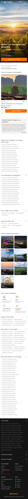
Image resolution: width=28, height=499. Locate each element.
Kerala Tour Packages (18, 333)
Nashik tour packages (8, 127)
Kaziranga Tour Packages (7, 343)
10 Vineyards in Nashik (6, 325)
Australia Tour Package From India (9, 389)
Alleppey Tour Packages (6, 449)
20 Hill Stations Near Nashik (7, 321)
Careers (2, 468)
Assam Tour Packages (16, 434)
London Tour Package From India (8, 385)
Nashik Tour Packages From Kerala (9, 152)
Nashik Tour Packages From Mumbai (9, 154)
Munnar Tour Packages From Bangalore (10, 185)
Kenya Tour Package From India (8, 376)
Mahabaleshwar (18, 273)
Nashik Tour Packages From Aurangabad (10, 167)
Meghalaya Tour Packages (7, 335)
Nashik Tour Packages (5, 67)
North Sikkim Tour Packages (7, 339)
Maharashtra (10, 65)
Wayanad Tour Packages (7, 346)
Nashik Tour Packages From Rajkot (9, 165)
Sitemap (2, 485)
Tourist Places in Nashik (13, 223)
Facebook (19, 479)
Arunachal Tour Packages (20, 339)
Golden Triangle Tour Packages (8, 345)
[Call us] (3, 111)
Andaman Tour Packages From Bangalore (10, 179)
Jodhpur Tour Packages (19, 348)
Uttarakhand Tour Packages (19, 337)
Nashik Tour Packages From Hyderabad (10, 146)
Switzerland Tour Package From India (9, 361)
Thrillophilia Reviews (5, 469)
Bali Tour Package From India (8, 380)
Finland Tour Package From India (8, 393)
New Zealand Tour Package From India (10, 374)
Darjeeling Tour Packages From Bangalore (10, 193)
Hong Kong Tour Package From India (9, 408)
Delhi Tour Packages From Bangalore (9, 191)
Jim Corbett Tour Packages (6, 447)
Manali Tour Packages (5, 438)
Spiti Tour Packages (15, 423)
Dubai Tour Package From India (8, 383)
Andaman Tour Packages (7, 331)
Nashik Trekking (5, 214)
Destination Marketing (5, 488)
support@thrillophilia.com (8, 479)
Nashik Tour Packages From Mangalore (10, 161)
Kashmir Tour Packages (7, 337)
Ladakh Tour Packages (5, 423)
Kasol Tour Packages (6, 350)
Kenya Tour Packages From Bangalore (10, 189)
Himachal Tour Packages (19, 341)
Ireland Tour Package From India (8, 412)
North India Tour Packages (19, 346)
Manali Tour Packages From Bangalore (10, 202)
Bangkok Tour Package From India (9, 399)
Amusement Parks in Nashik (18, 325)
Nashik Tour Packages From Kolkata (9, 144)
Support (2, 481)
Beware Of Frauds (6, 473)
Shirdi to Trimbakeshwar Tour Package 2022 (12, 103)
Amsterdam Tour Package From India (9, 403)
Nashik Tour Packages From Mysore (9, 157)
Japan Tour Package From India (8, 378)
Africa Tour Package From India (8, 362)
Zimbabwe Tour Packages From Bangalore (11, 204)
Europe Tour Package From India (8, 370)
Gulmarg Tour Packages (17, 350)
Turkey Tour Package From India (8, 395)
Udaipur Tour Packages (19, 441)
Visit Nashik (4, 227)
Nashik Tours (4, 223)
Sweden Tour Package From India (9, 404)
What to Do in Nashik (6, 225)
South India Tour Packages (7, 348)
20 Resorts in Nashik (18, 319)
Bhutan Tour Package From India (8, 372)
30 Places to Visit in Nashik (7, 319)
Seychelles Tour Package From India (9, 401)
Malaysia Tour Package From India (9, 382)
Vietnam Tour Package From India (9, 364)
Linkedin (18, 485)
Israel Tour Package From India (8, 410)
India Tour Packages (18, 343)
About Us (3, 466)
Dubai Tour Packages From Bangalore (10, 177)
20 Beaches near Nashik (20, 323)
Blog (2, 483)
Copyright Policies (18, 469)
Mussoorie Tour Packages (16, 445)
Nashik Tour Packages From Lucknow (9, 169)
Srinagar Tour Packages (17, 447)
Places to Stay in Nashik (16, 225)
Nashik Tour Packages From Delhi (8, 150)
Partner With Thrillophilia (6, 486)
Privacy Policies (18, 468)
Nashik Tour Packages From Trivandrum (10, 159)
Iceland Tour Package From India (9, 368)
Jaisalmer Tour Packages (16, 438)
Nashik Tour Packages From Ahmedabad (10, 148)
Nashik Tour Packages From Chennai (9, 155)
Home (2, 65)
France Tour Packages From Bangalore (10, 196)
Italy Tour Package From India (8, 391)
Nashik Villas (4, 213)
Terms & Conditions (19, 466)
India (5, 65)
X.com (18, 483)
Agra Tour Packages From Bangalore (9, 200)
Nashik (15, 65)
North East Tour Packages (7, 341)
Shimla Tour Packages (5, 445)
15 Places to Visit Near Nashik (20, 321)
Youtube (18, 486)
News (2, 471)
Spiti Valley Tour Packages (19, 331)
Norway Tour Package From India (8, 387)
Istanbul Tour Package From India (9, 406)
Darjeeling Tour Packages (16, 430)
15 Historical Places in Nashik (8, 323)
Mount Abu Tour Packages (7, 352)
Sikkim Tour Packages (18, 335)
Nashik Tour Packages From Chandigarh (10, 171)
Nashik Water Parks (20, 213)
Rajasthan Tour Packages (7, 333)
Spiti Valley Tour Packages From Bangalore (11, 183)
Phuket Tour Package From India (8, 397)
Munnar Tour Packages (16, 443)
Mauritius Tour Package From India (9, 359)
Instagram (19, 481)
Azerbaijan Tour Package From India (9, 414)
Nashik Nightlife (11, 213)
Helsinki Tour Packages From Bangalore (10, 194)
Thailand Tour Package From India (9, 366)
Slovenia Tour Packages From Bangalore (10, 198)
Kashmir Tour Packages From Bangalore (10, 181)
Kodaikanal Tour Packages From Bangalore (11, 187)
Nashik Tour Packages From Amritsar (9, 163)
